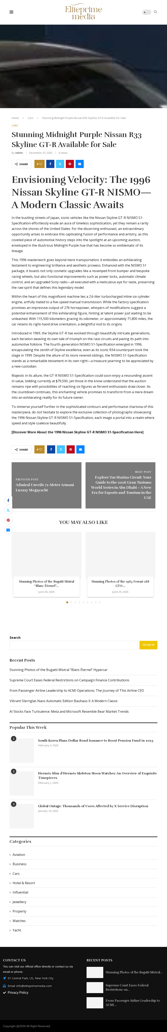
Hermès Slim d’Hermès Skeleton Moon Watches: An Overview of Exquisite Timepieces (97, 775)
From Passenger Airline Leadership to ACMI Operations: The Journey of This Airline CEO (77, 690)
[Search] (155, 12)
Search (15, 637)
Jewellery (19, 902)
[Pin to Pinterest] (70, 164)
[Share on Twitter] (60, 164)
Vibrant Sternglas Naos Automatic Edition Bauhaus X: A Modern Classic (64, 701)
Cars (30, 118)
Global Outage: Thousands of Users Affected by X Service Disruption (93, 806)
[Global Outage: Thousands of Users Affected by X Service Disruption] (22, 816)
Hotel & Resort (24, 883)
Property (19, 911)
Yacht (17, 930)
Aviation (19, 854)
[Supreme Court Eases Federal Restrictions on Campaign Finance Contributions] (95, 987)
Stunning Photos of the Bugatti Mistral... (134, 972)
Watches (19, 921)
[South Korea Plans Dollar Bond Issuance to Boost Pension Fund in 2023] (22, 750)
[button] (17, 567)
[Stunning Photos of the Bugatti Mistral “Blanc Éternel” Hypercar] (46, 555)
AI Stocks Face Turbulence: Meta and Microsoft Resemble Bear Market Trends (69, 711)
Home (15, 118)
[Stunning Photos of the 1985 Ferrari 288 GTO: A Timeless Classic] (120, 555)
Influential (20, 892)
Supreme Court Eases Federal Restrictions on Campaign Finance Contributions (69, 680)
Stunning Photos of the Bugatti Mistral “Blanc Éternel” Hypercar (59, 670)
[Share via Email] (80, 164)
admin (19, 153)
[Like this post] (40, 164)
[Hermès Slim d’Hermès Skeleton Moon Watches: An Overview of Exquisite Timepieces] (22, 783)
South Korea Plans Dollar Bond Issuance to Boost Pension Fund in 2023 (95, 741)
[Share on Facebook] (50, 164)
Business (19, 864)
